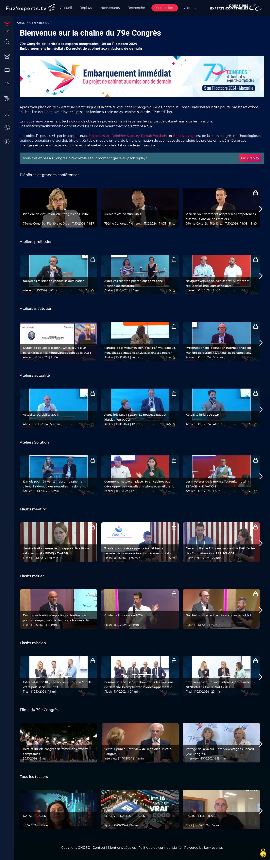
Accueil (21, 22)
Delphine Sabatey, (125, 136)
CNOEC (84, 848)
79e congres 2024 (39, 22)
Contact (99, 848)
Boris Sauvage (184, 136)
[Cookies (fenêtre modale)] (263, 853)
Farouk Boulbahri (154, 136)
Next (255, 209)
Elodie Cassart (99, 136)
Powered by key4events (203, 848)
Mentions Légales (122, 848)
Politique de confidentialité (160, 848)
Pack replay (250, 158)
